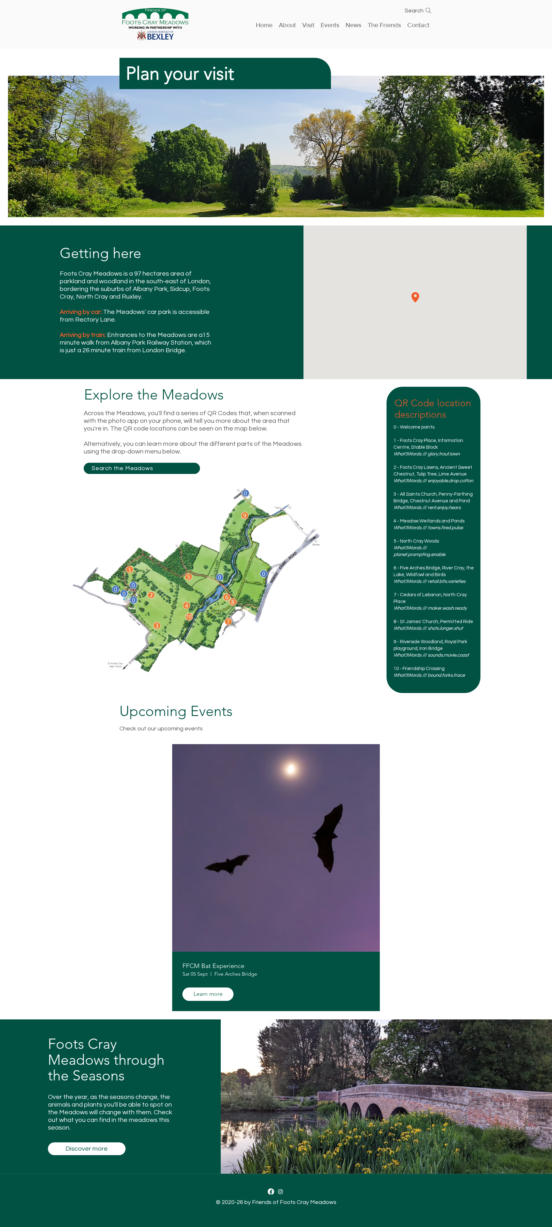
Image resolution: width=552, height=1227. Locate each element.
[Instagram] (280, 1191)
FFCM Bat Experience (213, 966)
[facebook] (271, 1191)
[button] (330, 24)
